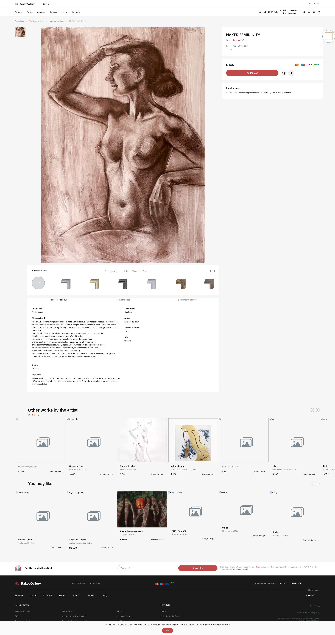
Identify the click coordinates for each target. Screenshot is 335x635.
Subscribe (198, 568)
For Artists (165, 605)
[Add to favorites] (25, 458)
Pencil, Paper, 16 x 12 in (230, 467)
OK (167, 630)
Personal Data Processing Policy (308, 613)
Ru (310, 4)
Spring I (276, 532)
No (38, 283)
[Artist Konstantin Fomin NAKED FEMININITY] (123, 145)
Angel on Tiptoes (77, 539)
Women (35, 378)
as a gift (81, 378)
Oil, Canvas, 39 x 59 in (230, 531)
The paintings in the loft (73, 381)
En (314, 4)
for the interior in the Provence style (100, 381)
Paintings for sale (36, 21)
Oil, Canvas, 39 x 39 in (26, 543)
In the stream (177, 466)
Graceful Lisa (76, 466)
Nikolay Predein (107, 548)
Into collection (92, 378)
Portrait (49, 378)
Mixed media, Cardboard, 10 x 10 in (183, 469)
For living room (71, 378)
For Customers (22, 605)
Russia (109, 378)
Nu (39, 381)
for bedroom (58, 378)
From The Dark (178, 531)
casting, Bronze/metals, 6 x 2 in (80, 543)
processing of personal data (250, 567)
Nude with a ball (128, 466)
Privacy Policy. (278, 567)
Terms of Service (242, 569)
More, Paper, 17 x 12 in (128, 469)
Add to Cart (252, 73)
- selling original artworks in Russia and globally (309, 620)
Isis (274, 466)
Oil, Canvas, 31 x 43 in (179, 534)
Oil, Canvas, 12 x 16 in (127, 535)
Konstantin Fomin (56, 21)
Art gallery (19, 21)
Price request (23, 532)
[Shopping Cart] (314, 12)
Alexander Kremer (309, 540)
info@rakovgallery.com (265, 583)
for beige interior (55, 381)
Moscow (102, 378)
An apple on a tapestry (131, 531)
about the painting (59, 300)
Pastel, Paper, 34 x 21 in (77, 469)
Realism (42, 378)
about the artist (123, 300)
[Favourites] (309, 12)
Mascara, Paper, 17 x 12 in (27, 467)
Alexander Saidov (157, 539)
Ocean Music (25, 539)
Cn (318, 4)
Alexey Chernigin (56, 548)
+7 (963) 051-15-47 (289, 10)
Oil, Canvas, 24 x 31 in (280, 535)
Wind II (225, 528)
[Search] (304, 12)
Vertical (44, 381)
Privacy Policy (230, 569)
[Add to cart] (19, 458)
